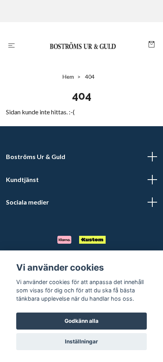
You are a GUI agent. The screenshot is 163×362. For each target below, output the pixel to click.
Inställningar (81, 341)
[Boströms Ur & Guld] (83, 44)
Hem (68, 76)
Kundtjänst (22, 179)
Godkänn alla (81, 321)
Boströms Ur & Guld (35, 156)
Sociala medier (27, 202)
